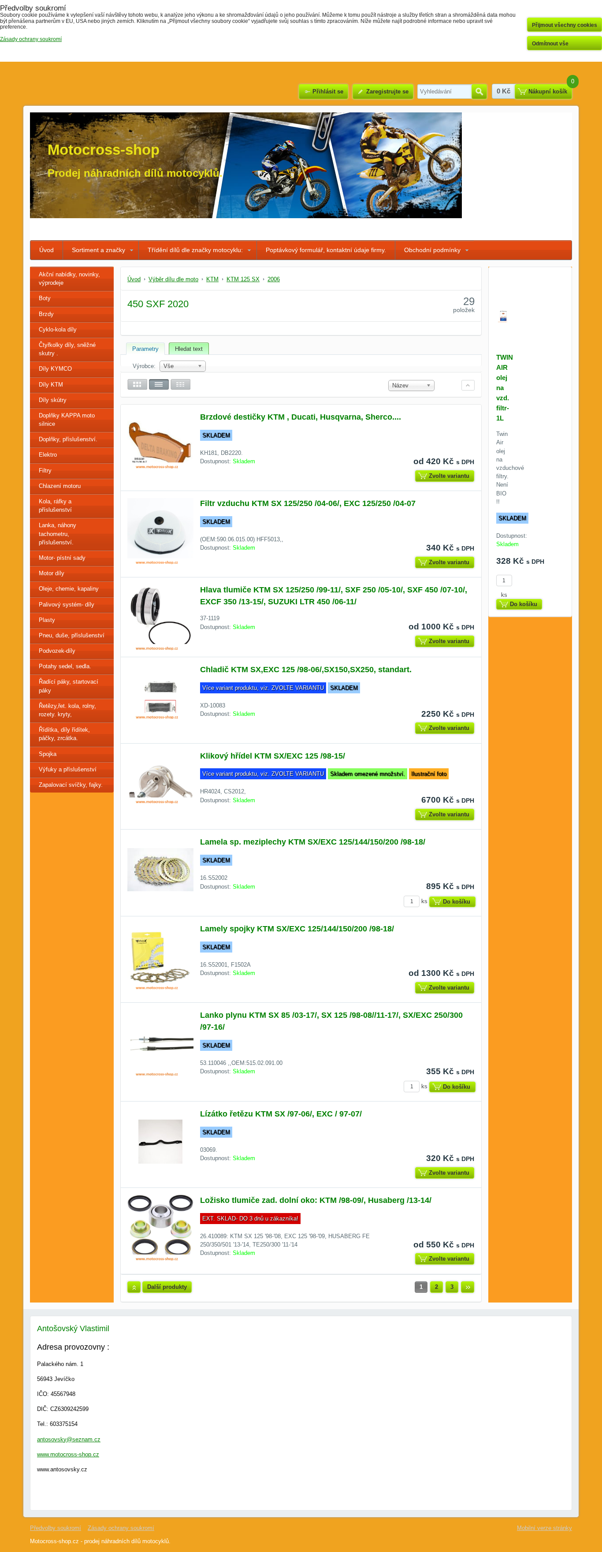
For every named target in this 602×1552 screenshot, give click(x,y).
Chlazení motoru (60, 486)
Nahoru (134, 1287)
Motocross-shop (104, 149)
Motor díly (51, 573)
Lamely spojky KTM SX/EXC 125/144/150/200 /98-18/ (297, 928)
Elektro (48, 454)
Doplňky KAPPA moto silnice (67, 419)
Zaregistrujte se (387, 91)
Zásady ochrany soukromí (121, 1528)
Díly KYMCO (55, 368)
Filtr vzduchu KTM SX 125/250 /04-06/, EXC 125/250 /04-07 (308, 503)
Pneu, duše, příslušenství (71, 635)
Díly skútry (53, 400)
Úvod (46, 249)
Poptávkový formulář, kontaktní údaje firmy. (326, 249)
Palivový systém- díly (66, 604)
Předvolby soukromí (55, 1528)
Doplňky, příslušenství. (68, 439)
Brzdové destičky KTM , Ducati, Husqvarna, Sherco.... (300, 417)
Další (467, 1287)
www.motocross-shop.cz (68, 1454)
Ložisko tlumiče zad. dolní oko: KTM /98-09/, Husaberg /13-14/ (315, 1200)
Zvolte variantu (449, 476)
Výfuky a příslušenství (68, 769)
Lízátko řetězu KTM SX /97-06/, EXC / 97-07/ (281, 1113)
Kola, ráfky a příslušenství (55, 505)
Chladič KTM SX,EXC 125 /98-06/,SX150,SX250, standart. (306, 669)
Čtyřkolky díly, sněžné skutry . (67, 349)
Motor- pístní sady (62, 558)
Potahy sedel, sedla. (65, 666)
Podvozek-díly (57, 651)
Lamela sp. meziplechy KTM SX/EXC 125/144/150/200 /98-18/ (312, 841)
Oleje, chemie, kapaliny (69, 588)
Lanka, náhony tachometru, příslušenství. (57, 533)
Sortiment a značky (98, 249)
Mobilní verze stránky (544, 1528)
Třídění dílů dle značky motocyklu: (195, 249)
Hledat (479, 91)
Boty (45, 298)
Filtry (45, 470)
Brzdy (46, 314)
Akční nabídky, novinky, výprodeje (69, 278)
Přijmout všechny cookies (564, 25)
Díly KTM (51, 384)
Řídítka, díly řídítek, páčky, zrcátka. (64, 733)
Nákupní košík (547, 91)
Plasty (47, 620)
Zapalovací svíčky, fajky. (71, 785)
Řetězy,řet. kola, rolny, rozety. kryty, (67, 710)
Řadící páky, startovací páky (68, 685)
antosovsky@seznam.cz (68, 1439)
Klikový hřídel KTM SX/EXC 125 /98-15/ (272, 756)
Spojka (47, 754)
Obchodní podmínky (432, 249)
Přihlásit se (327, 91)
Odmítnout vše (550, 44)
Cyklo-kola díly (58, 329)
